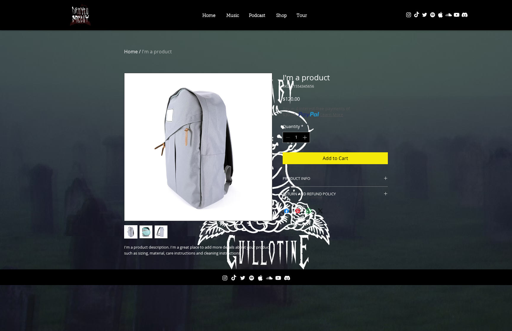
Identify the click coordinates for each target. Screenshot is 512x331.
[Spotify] (432, 15)
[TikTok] (416, 15)
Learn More (331, 114)
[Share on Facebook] (286, 211)
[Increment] (305, 137)
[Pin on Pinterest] (297, 211)
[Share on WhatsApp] (309, 211)
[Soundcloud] (448, 15)
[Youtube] (456, 15)
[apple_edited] (440, 15)
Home (131, 51)
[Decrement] (287, 137)
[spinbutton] (296, 137)
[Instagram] (408, 15)
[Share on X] (320, 211)
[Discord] (464, 15)
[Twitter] (424, 15)
